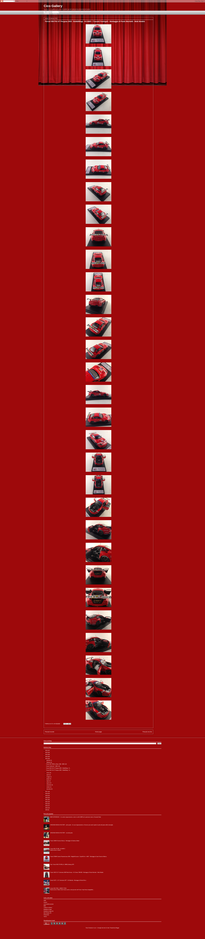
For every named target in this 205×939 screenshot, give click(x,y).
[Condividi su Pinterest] (70, 724)
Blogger (117, 927)
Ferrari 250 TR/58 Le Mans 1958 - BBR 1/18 (56, 764)
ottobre (48, 787)
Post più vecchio (147, 731)
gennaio (49, 760)
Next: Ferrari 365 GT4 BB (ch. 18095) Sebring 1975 (62, 864)
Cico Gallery (53, 6)
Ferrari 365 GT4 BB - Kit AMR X (57, 848)
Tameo (45, 916)
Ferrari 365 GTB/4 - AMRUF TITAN (58, 888)
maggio (48, 776)
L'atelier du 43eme (48, 907)
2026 (46, 809)
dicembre (49, 789)
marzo (48, 772)
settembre (49, 785)
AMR (45, 900)
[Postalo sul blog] (65, 724)
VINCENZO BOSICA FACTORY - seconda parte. (61, 832)
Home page (98, 731)
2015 (46, 756)
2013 (46, 752)
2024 (46, 805)
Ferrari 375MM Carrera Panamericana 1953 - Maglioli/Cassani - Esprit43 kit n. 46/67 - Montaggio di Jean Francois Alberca (78, 856)
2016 (46, 758)
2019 (46, 795)
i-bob (108, 927)
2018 (46, 793)
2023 (46, 803)
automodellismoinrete (48, 904)
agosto (48, 783)
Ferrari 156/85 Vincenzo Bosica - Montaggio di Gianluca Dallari (64, 840)
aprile (48, 774)
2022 (46, 801)
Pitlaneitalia (46, 914)
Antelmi (45, 902)
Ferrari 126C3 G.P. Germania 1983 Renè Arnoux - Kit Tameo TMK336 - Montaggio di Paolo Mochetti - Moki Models (76, 872)
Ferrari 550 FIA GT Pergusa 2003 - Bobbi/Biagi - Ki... (58, 768)
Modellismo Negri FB (48, 911)
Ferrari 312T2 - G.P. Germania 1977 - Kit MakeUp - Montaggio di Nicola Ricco (68, 880)
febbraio (49, 762)
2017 (46, 791)
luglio (48, 780)
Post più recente (49, 731)
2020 (46, 797)
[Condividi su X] (67, 724)
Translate (55, 14)
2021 (46, 799)
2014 (46, 754)
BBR (45, 905)
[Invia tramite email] (64, 724)
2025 (46, 807)
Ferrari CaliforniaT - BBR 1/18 (53, 766)
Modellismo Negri (48, 909)
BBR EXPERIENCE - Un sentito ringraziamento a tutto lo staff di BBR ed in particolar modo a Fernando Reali (75, 817)
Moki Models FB (47, 913)
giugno (48, 778)
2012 (46, 750)
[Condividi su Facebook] (69, 724)
